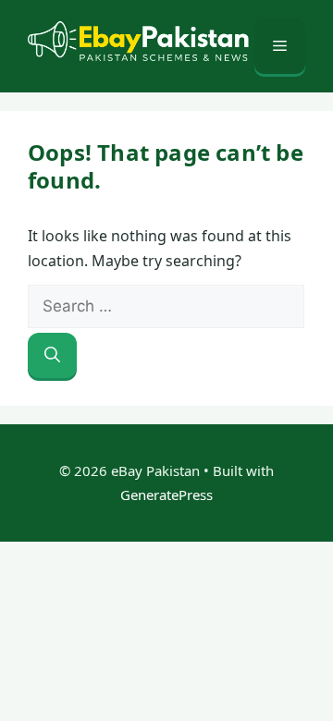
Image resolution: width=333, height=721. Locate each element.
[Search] (52, 356)
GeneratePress (166, 494)
